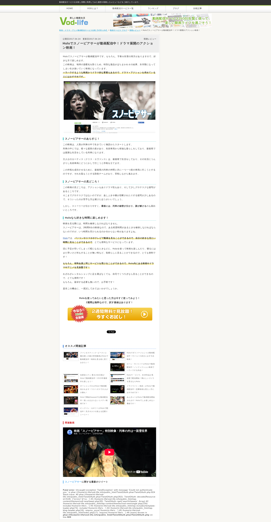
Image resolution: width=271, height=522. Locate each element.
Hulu (65, 238)
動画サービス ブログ (118, 30)
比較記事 (197, 8)
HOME (69, 8)
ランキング (153, 8)
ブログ (176, 8)
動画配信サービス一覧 (123, 8)
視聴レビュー (134, 30)
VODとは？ (92, 8)
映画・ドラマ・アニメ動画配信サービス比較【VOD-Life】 (83, 30)
